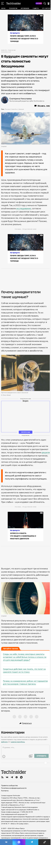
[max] (21, 777)
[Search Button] (44, 3)
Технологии (12, 50)
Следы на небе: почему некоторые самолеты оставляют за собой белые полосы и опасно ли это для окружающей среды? (24, 657)
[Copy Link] (44, 842)
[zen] (16, 777)
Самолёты (14, 109)
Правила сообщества (9, 786)
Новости (4, 50)
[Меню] (2, 3)
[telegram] (12, 777)
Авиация (21, 109)
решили (46, 452)
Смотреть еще (25, 432)
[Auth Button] (48, 3)
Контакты (5, 791)
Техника (7, 109)
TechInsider (13, 3)
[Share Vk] (6, 842)
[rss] (2, 777)
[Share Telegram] (31, 842)
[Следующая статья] (25, 762)
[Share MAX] (19, 842)
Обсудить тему (43, 106)
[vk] (7, 777)
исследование (23, 208)
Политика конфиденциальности (13, 788)
